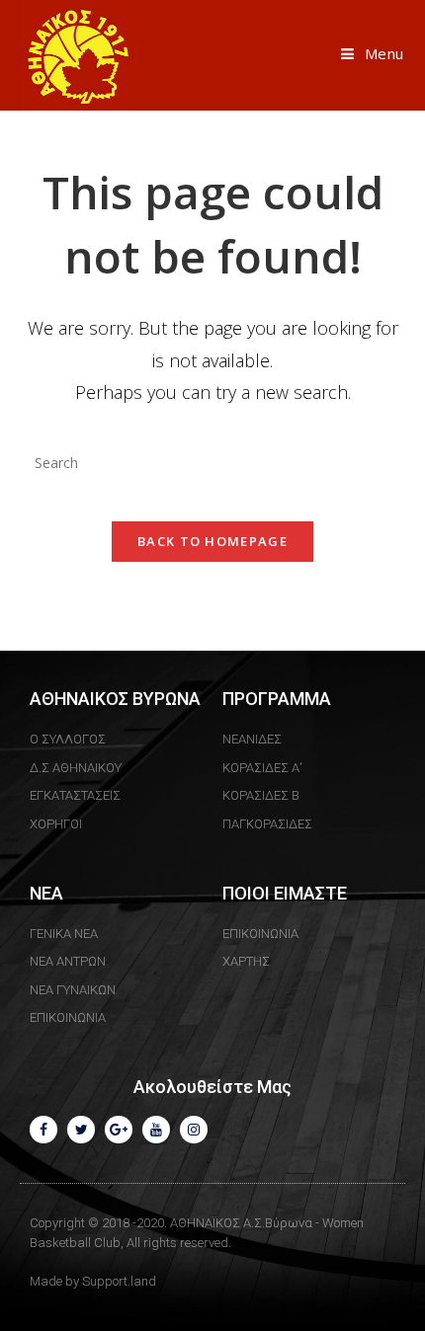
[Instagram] (194, 1129)
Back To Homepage (212, 541)
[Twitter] (81, 1129)
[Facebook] (43, 1129)
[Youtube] (156, 1129)
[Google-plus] (118, 1129)
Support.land (119, 1281)
